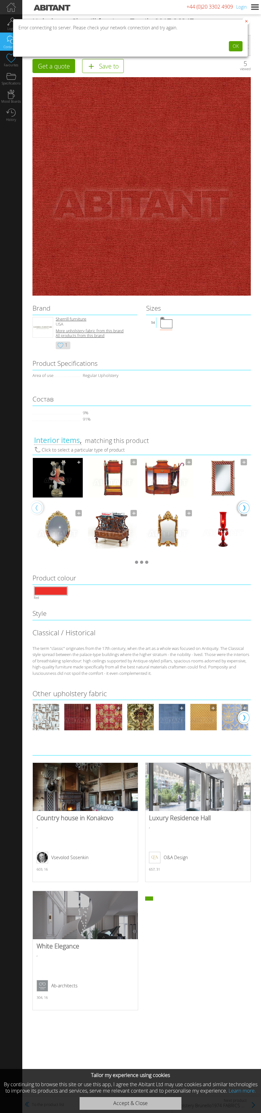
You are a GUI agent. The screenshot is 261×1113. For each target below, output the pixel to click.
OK (236, 46)
